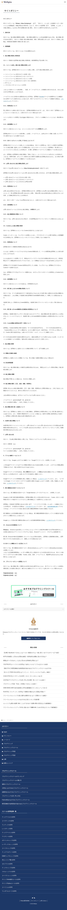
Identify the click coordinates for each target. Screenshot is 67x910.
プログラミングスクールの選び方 (12, 780)
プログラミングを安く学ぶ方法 (11, 796)
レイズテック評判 (7, 828)
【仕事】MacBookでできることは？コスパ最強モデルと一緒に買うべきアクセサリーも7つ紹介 (31, 652)
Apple (5, 732)
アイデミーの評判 (7, 836)
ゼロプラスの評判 (7, 864)
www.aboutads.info (52, 506)
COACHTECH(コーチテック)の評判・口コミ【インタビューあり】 (23, 676)
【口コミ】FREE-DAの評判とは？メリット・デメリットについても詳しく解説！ (27, 672)
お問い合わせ (43, 900)
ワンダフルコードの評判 (9, 891)
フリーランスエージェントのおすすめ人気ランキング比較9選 (21, 699)
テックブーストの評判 (8, 832)
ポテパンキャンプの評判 (9, 840)
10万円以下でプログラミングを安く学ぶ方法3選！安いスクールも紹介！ (24, 680)
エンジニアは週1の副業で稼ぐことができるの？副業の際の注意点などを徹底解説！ (27, 703)
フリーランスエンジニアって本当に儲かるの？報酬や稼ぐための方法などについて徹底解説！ (30, 707)
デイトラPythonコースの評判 (10, 883)
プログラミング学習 (9, 751)
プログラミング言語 (9, 755)
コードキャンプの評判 (8, 848)
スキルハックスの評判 (8, 871)
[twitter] (32, 898)
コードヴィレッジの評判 (9, 875)
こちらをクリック (30, 506)
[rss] (34, 898)
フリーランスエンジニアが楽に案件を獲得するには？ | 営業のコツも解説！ (25, 695)
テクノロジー (7, 735)
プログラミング (8, 743)
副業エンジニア (8, 763)
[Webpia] (6, 2)
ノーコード (7, 739)
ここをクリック (42, 478)
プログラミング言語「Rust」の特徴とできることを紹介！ (20, 684)
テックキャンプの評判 (8, 867)
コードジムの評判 (7, 887)
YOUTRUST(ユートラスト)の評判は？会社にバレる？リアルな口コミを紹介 (25, 664)
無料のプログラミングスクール (11, 784)
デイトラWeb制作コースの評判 (11, 879)
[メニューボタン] (65, 2)
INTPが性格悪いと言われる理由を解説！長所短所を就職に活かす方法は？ (25, 656)
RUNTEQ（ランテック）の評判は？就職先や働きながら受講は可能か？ (24, 691)
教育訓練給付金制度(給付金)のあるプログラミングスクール (19, 803)
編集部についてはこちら (33, 638)
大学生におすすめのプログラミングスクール (15, 788)
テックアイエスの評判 (8, 817)
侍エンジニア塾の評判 (8, 860)
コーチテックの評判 (8, 821)
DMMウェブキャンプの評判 (10, 856)
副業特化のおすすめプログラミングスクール (15, 792)
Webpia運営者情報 (25, 900)
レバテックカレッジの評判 (10, 844)
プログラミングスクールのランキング (13, 776)
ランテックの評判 (7, 825)
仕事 (5, 759)
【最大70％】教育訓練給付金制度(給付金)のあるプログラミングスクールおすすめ (27, 668)
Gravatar (41, 96)
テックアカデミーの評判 (9, 852)
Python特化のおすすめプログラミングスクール (16, 800)
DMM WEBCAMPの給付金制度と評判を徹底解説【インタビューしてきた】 (25, 688)
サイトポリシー (34, 900)
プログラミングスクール (11, 747)
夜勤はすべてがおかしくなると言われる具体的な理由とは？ (21, 660)
